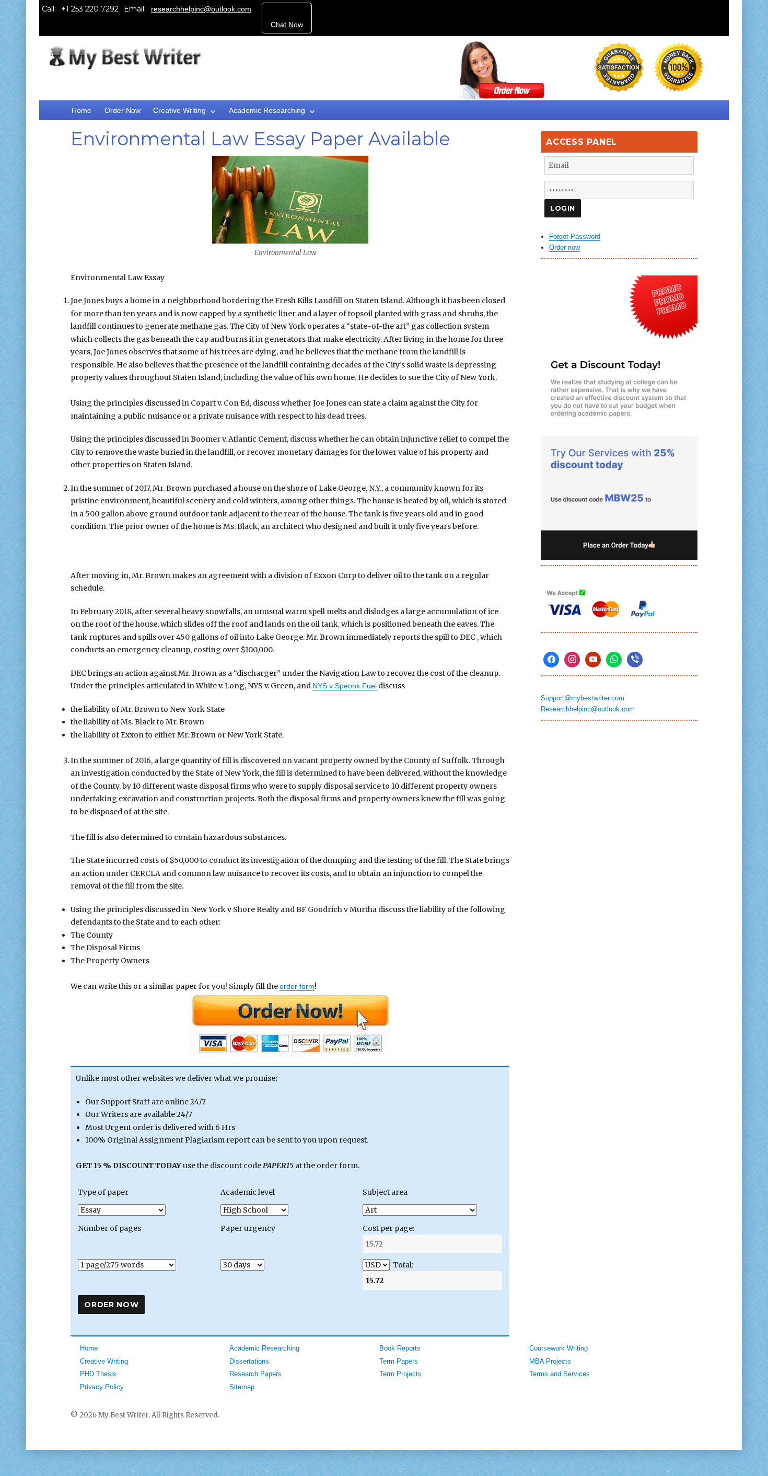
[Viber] (634, 659)
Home (81, 110)
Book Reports (400, 1348)
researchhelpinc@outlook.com (201, 9)
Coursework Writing (558, 1348)
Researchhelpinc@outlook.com (588, 709)
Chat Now (287, 24)
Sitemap (241, 1387)
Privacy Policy (102, 1387)
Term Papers (398, 1361)
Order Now (122, 110)
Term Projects (400, 1374)
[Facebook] (551, 659)
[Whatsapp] (613, 659)
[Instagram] (572, 659)
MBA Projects (550, 1361)
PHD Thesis (98, 1374)
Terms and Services (559, 1374)
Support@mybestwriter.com (582, 698)
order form (297, 986)
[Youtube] (593, 659)
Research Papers (255, 1374)
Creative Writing (179, 110)
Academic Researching (267, 110)
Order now (564, 247)
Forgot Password (574, 236)
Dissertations (249, 1361)
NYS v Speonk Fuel (344, 686)
